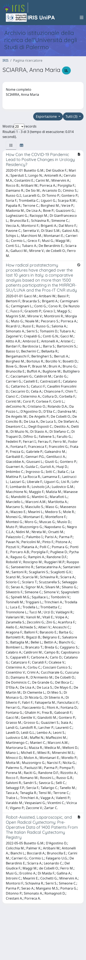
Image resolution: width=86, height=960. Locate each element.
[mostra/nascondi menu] (81, 17)
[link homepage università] (31, 18)
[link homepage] (15, 8)
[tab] (11, 145)
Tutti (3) (72, 116)
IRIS (6, 60)
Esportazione (47, 116)
